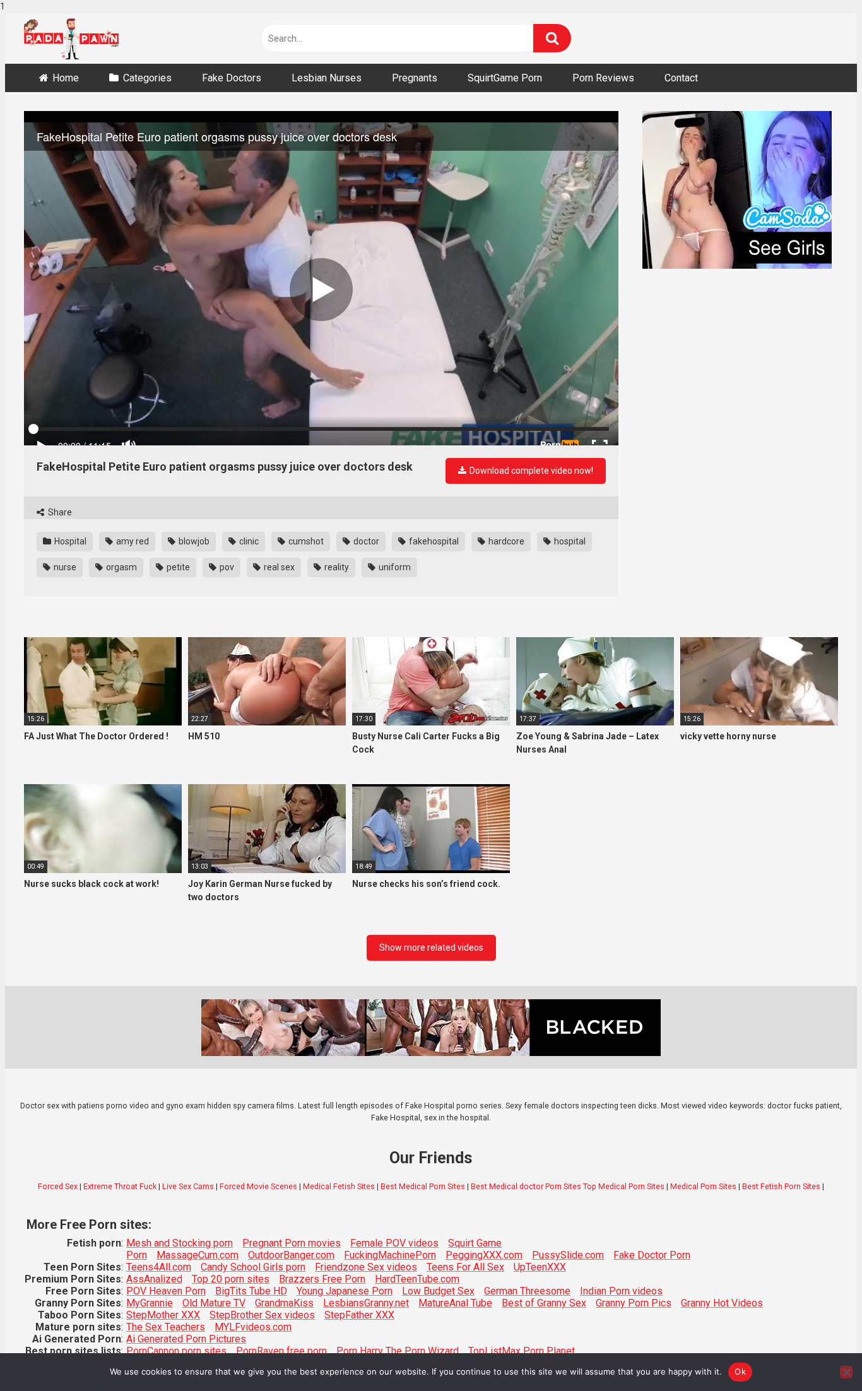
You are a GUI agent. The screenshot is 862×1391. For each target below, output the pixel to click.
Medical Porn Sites (703, 1186)
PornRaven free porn (281, 1351)
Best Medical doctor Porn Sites (526, 1186)
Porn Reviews (603, 78)
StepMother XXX (163, 1315)
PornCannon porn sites (176, 1351)
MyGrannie (149, 1303)
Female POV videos (394, 1243)
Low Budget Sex (438, 1291)
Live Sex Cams (188, 1186)
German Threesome (527, 1291)
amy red (131, 541)
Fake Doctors (231, 78)
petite (177, 567)
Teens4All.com (158, 1267)
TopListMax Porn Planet (521, 1351)
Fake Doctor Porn (651, 1255)
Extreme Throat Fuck (119, 1186)
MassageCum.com (197, 1255)
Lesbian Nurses (327, 78)
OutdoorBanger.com (291, 1255)
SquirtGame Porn (505, 78)
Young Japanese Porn (345, 1291)
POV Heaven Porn (166, 1291)
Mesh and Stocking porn (179, 1243)
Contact (681, 78)
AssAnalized (154, 1279)
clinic (248, 541)
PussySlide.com (568, 1255)
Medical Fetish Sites (339, 1186)
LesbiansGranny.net (366, 1303)
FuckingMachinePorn (390, 1255)
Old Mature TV (213, 1303)
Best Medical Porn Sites (423, 1186)
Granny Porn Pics (633, 1303)
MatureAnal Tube (455, 1303)
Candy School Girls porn (253, 1267)
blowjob (193, 541)
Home (65, 78)
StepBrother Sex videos (262, 1315)
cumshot (305, 541)
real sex (278, 567)
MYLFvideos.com (253, 1327)
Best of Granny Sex (544, 1303)
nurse (64, 567)
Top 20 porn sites (230, 1279)
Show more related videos (431, 947)
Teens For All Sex (465, 1267)
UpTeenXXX (540, 1267)
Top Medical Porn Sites (623, 1186)
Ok (740, 1371)
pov (226, 567)
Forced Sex (58, 1186)
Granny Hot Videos (722, 1303)
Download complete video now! (530, 471)
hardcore (505, 541)
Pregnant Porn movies (291, 1243)
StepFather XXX (359, 1315)
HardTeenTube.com (417, 1279)
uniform (394, 567)
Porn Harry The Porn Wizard (397, 1351)
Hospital (69, 541)
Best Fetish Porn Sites (781, 1186)
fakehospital (433, 541)
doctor (365, 541)
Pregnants (414, 78)
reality (335, 567)
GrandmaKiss (284, 1303)
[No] (846, 1372)
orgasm (120, 567)
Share (59, 512)
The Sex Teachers (165, 1327)
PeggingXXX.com (484, 1255)
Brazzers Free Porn (322, 1279)
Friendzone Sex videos (366, 1267)
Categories (147, 78)
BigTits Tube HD (251, 1291)
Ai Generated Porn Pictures (186, 1339)
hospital (569, 541)
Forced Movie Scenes (258, 1186)
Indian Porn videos (621, 1291)
